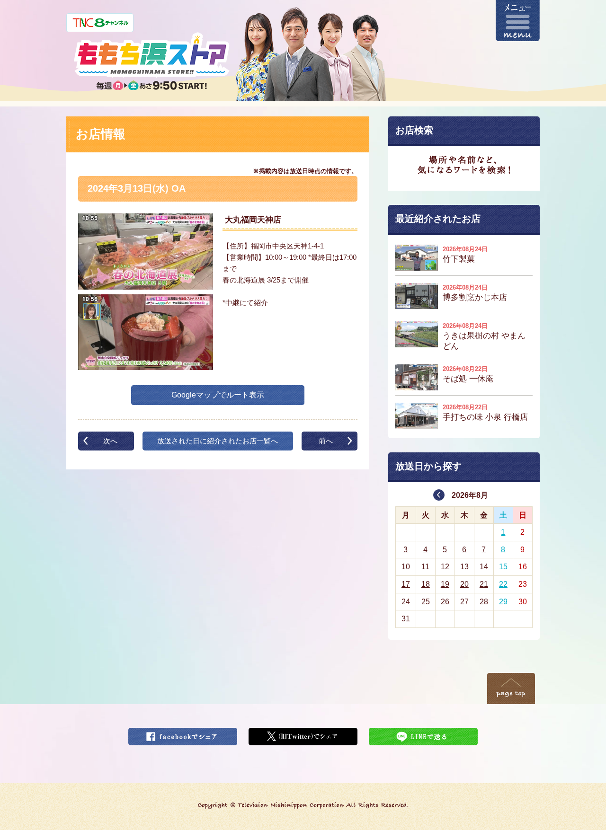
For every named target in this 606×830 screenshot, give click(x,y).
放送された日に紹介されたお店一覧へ (217, 441)
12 (445, 567)
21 (484, 584)
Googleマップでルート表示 (217, 395)
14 (484, 567)
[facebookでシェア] (182, 734)
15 (503, 567)
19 (445, 584)
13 (464, 567)
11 (425, 567)
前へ (326, 441)
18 (425, 584)
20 (464, 584)
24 (405, 602)
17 (405, 584)
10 (405, 567)
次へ (110, 441)
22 (503, 584)
